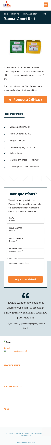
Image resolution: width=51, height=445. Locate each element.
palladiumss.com (27, 351)
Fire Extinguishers (11, 372)
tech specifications (14, 114)
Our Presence (9, 396)
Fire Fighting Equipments (14, 375)
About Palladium (10, 413)
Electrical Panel (10, 378)
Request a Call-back (26, 100)
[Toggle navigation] (46, 4)
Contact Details (10, 422)
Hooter (42, 14)
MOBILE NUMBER (16, 238)
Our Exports (9, 400)
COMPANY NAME (15, 248)
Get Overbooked (29, 442)
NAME (11, 218)
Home (6, 14)
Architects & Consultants (14, 393)
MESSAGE (13, 259)
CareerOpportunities (12, 416)
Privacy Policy (8, 433)
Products (15, 14)
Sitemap (18, 433)
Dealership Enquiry (11, 390)
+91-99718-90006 (18, 348)
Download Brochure (12, 419)
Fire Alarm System (29, 14)
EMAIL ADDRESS (15, 228)
